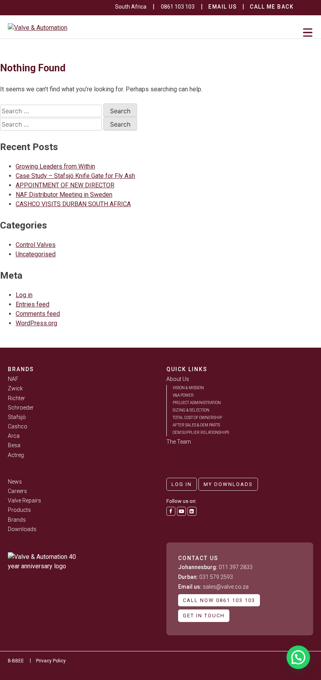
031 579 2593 (205, 577)
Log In (181, 484)
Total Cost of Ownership (197, 417)
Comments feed (38, 313)
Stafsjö (17, 417)
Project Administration (197, 403)
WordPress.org (36, 323)
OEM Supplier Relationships (201, 432)
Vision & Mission (188, 388)
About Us (177, 379)
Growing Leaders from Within (55, 166)
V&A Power (183, 395)
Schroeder (21, 407)
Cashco (17, 426)
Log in (24, 295)
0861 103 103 (178, 7)
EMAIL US (222, 7)
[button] (298, 657)
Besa (14, 445)
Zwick (15, 388)
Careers (17, 491)
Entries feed (32, 304)
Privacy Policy (51, 661)
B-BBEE (16, 661)
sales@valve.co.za (213, 587)
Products (19, 510)
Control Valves (36, 244)
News (15, 482)
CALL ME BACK (272, 7)
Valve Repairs (24, 500)
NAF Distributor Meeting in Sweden (64, 194)
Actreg (16, 455)
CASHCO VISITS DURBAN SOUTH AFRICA (73, 204)
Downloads (22, 529)
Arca (14, 436)
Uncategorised (36, 254)
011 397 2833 (215, 567)
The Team (178, 442)
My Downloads (228, 484)
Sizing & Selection (191, 410)
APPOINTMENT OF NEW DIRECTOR (65, 185)
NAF (13, 379)
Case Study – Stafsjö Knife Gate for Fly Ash (75, 176)
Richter (16, 398)
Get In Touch (204, 615)
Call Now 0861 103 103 (219, 600)
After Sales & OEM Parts (196, 425)
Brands (17, 520)
